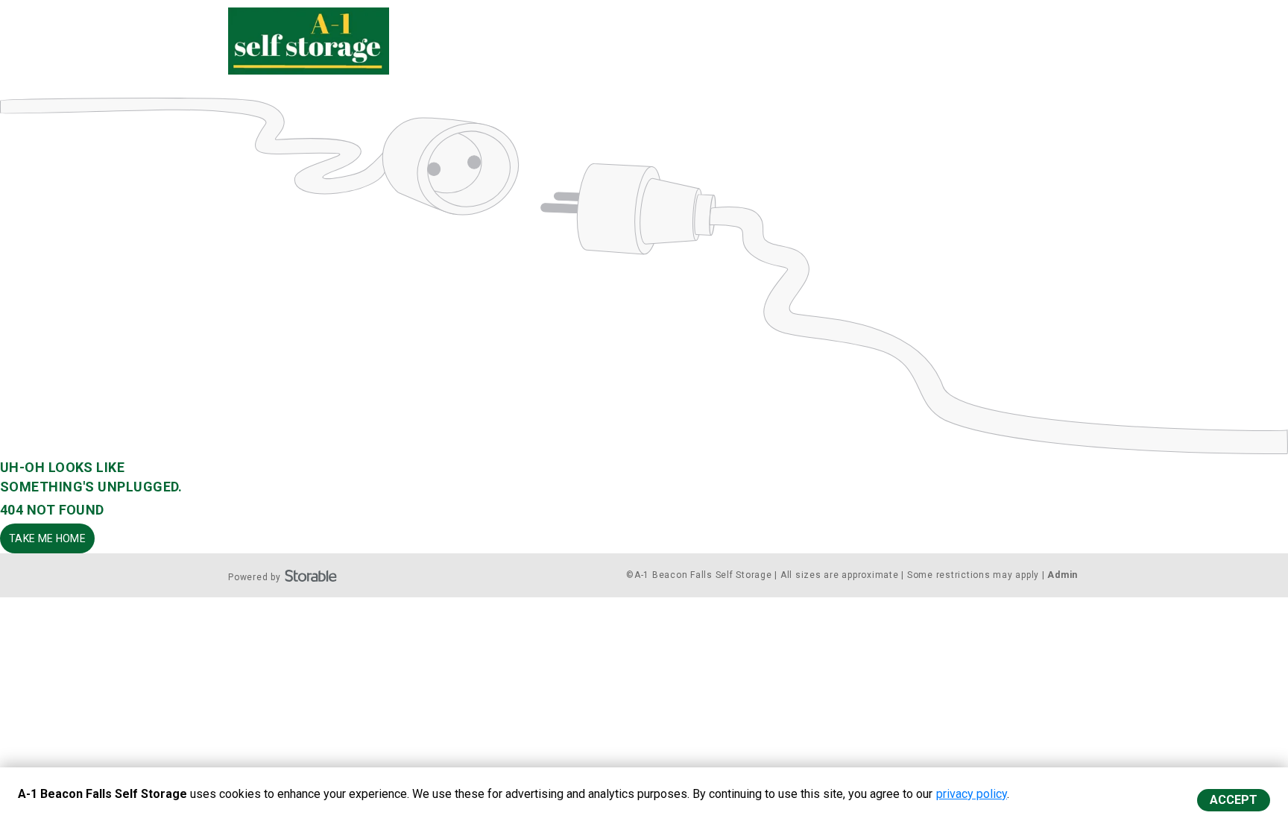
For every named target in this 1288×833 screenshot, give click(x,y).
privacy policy (971, 794)
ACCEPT (1233, 800)
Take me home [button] (47, 538)
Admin (1062, 575)
